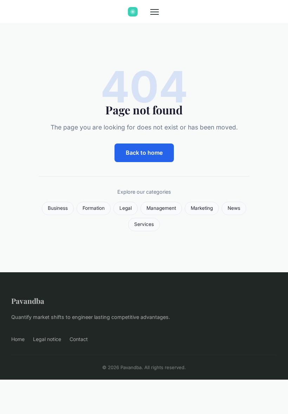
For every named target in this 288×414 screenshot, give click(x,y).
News (234, 208)
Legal (125, 208)
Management (161, 208)
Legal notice (47, 339)
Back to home (144, 152)
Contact (79, 339)
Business (58, 208)
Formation (94, 208)
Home (18, 339)
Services (144, 224)
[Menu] (155, 12)
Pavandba (27, 301)
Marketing (202, 208)
